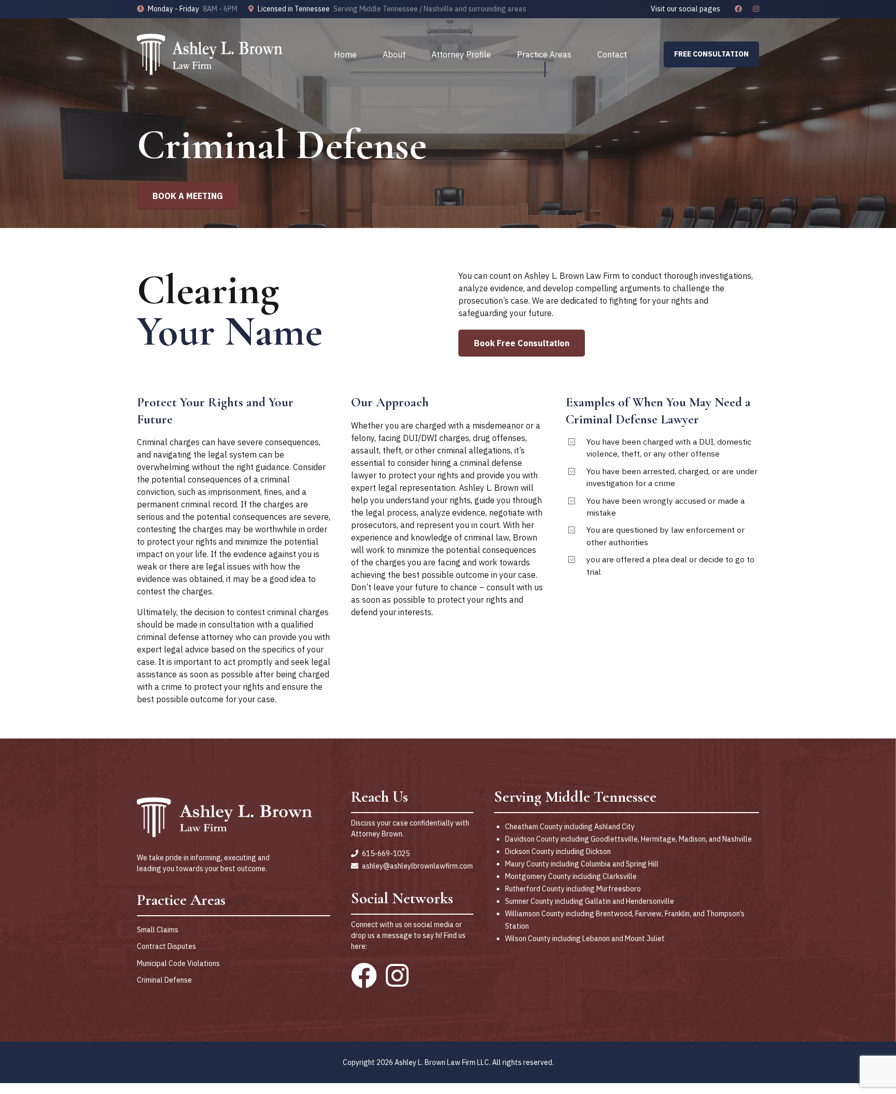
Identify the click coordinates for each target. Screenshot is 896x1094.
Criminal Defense (164, 980)
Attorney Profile (461, 54)
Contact (612, 54)
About (394, 54)
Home (345, 54)
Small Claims (157, 929)
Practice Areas (544, 54)
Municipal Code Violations (178, 963)
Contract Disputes (166, 946)
